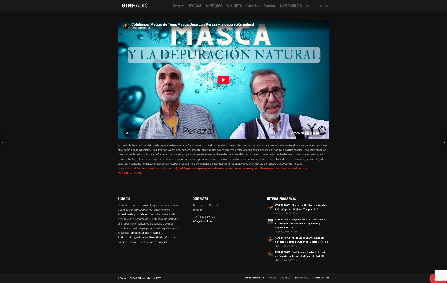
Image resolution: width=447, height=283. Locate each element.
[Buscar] (307, 6)
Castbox (170, 237)
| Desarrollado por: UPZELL (151, 278)
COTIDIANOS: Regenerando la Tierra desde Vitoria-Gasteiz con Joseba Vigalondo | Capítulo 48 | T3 (300, 223)
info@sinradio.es (202, 221)
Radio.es (123, 241)
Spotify (147, 232)
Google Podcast (138, 237)
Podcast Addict (158, 241)
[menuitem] (179, 6)
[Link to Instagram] (326, 5)
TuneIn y (143, 241)
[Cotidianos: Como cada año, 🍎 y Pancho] (2, 141)
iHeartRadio (156, 237)
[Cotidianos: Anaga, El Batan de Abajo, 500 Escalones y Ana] (444, 141)
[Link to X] (321, 5)
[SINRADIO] (133, 6)
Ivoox (133, 241)
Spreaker (136, 232)
